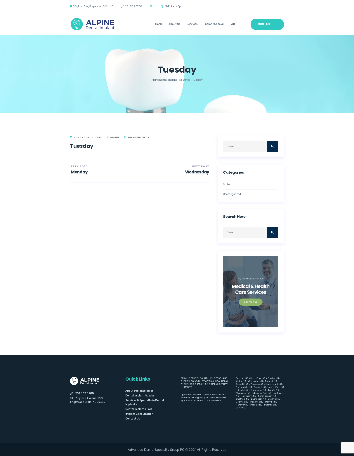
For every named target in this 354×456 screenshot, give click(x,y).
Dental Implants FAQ (138, 409)
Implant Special (214, 24)
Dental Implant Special (140, 395)
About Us (175, 24)
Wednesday (197, 172)
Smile (226, 184)
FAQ (232, 24)
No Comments (138, 137)
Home (158, 24)
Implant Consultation (139, 413)
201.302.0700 (84, 393)
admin (114, 137)
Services (192, 24)
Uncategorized (232, 194)
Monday (79, 172)
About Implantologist (139, 390)
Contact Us (267, 24)
